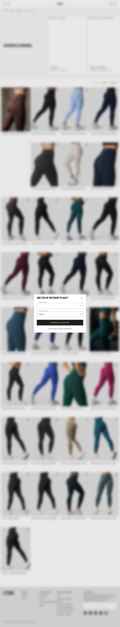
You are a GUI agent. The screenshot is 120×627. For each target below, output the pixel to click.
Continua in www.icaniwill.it (60, 329)
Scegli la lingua (42, 311)
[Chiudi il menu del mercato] (81, 297)
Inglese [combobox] (41, 314)
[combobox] (60, 306)
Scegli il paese (42, 302)
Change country (60, 323)
